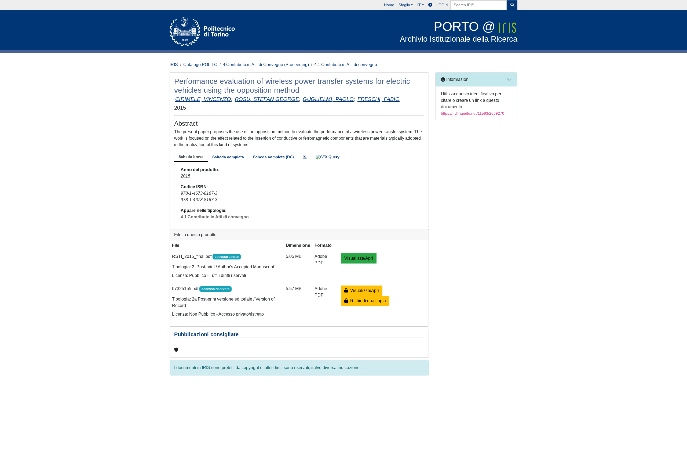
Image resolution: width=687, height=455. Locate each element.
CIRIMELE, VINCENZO (203, 99)
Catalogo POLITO (200, 64)
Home (389, 5)
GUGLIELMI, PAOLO (328, 99)
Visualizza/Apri (358, 258)
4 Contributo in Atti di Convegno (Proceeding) (266, 64)
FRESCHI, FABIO (378, 99)
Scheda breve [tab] (190, 156)
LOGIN (442, 5)
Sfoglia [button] (404, 5)
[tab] (304, 157)
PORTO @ (458, 31)
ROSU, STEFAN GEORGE (267, 99)
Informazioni (457, 79)
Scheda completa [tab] (228, 157)
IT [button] (419, 5)
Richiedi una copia (367, 300)
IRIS (174, 64)
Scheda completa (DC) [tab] (273, 157)
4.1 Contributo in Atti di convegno (345, 64)
